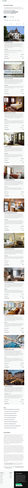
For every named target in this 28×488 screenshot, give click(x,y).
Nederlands (1, 479)
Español (1, 475)
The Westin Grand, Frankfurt (9, 349)
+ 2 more (7, 186)
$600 (13, 20)
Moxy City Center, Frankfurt (9, 282)
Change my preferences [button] (19, 485)
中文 (0, 483)
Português (1, 482)
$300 (7, 20)
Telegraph (5, 119)
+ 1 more (9, 393)
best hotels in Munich (9, 467)
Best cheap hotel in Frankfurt (7, 10)
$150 (5, 20)
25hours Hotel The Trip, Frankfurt (10, 112)
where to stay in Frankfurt (9, 463)
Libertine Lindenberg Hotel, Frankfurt (10, 212)
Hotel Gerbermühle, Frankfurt (9, 179)
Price (5, 16)
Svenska (1, 480)
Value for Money (12, 16)
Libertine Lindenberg (15, 11)
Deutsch (1, 476)
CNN (5, 186)
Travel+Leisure (6, 393)
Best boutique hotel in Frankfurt (8, 11)
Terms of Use (2, 474)
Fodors (5, 357)
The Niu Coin (13, 10)
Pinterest (10, 476)
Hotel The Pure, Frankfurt (8, 78)
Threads (10, 475)
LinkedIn (10, 477)
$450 (10, 20)
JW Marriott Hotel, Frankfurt (9, 315)
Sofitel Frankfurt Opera (15, 12)
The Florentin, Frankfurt (8, 386)
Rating (8, 16)
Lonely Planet (6, 255)
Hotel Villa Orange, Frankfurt (9, 248)
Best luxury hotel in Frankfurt (7, 12)
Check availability (6, 58)
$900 (18, 20)
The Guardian (6, 49)
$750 (16, 20)
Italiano (1, 477)
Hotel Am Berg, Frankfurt (8, 42)
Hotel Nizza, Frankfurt (8, 146)
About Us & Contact (3, 473)
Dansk (1, 481)
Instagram (10, 473)
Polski (1, 478)
